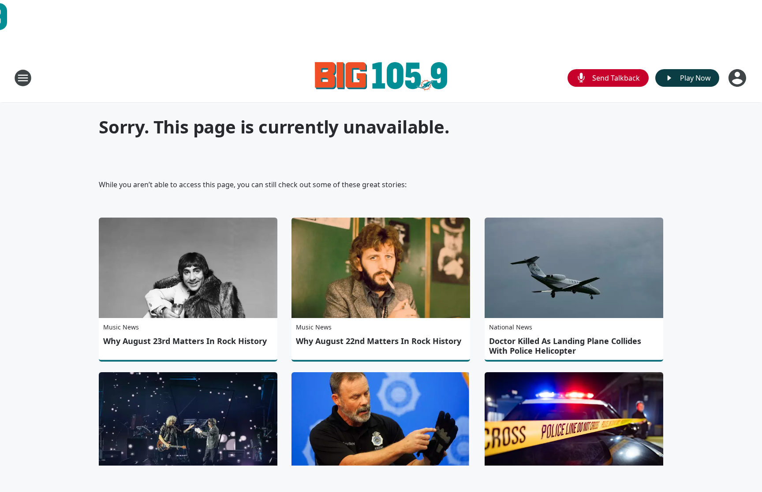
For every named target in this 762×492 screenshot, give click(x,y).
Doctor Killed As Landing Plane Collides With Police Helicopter (565, 345)
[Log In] (738, 78)
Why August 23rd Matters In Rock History (185, 341)
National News (510, 327)
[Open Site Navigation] (23, 78)
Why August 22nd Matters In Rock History (378, 341)
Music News (121, 327)
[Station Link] (381, 77)
